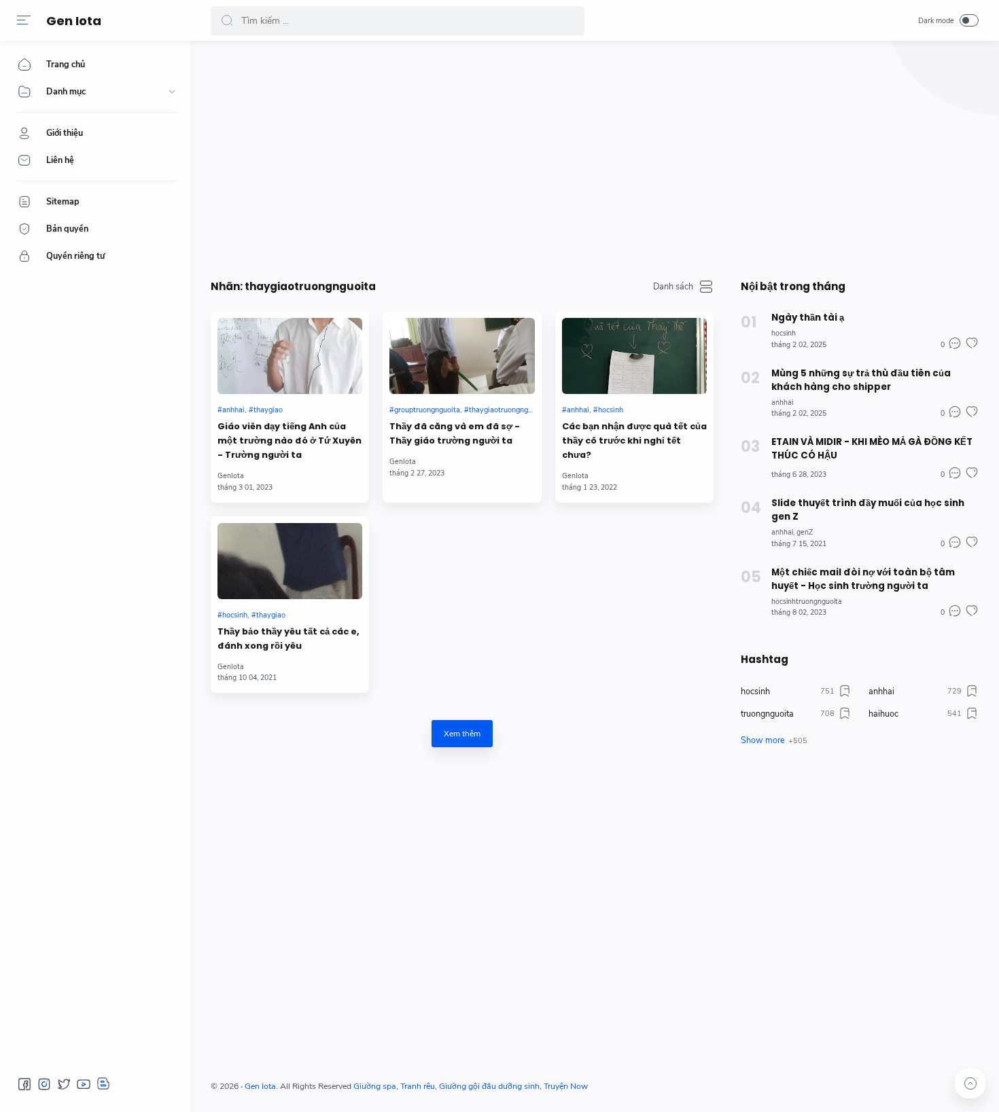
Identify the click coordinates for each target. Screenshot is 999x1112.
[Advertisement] (595, 156)
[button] (24, 20)
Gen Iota (73, 20)
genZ (804, 532)
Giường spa (374, 1086)
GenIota (230, 476)
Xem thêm (462, 733)
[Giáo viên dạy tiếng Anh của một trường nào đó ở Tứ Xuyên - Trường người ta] (289, 356)
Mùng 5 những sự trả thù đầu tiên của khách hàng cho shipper (861, 380)
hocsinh (610, 410)
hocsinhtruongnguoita (806, 601)
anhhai (233, 410)
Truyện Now (566, 1086)
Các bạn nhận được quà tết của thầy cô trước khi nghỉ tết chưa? (634, 440)
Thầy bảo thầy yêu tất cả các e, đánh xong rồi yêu (288, 638)
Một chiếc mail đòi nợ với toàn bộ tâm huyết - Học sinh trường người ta (863, 579)
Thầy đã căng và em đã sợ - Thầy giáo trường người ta (454, 433)
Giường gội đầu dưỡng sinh (489, 1086)
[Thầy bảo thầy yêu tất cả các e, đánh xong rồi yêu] (289, 561)
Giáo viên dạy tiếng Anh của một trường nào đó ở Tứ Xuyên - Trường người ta (289, 440)
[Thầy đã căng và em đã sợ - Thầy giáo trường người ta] (461, 356)
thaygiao (268, 410)
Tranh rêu (417, 1086)
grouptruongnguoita (427, 410)
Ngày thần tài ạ (807, 317)
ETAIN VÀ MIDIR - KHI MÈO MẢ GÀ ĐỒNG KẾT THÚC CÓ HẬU (871, 448)
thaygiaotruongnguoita (507, 410)
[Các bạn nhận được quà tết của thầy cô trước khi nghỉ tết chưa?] (634, 356)
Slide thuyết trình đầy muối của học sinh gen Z (867, 510)
